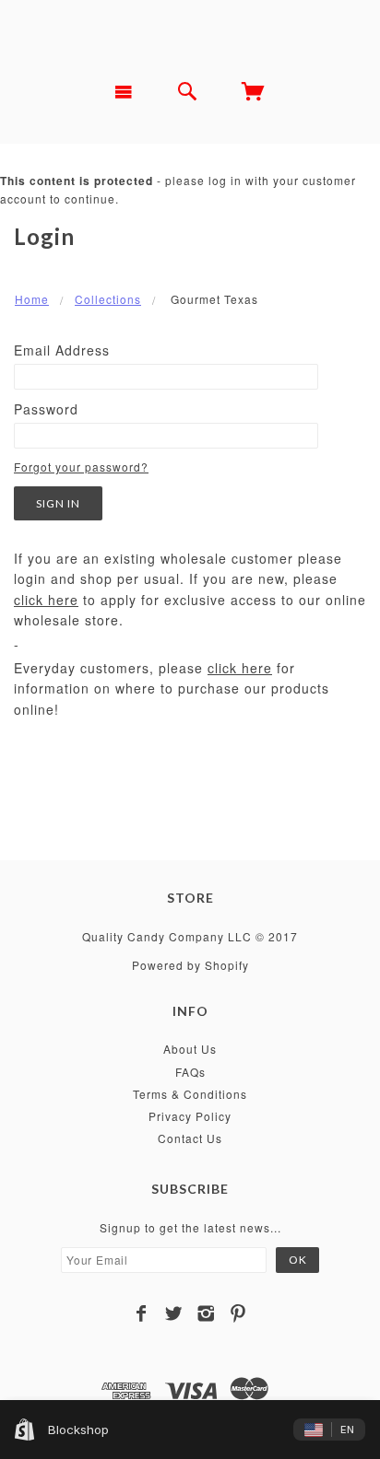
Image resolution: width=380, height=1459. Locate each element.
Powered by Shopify (190, 965)
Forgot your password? (81, 466)
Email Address (62, 350)
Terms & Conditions (190, 1094)
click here (46, 599)
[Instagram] (206, 1313)
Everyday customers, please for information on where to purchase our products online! (171, 688)
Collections (108, 299)
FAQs (190, 1072)
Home (32, 299)
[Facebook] (141, 1313)
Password (46, 409)
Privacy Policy (190, 1116)
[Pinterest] (238, 1313)
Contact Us (190, 1138)
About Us (190, 1048)
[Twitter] (174, 1313)
